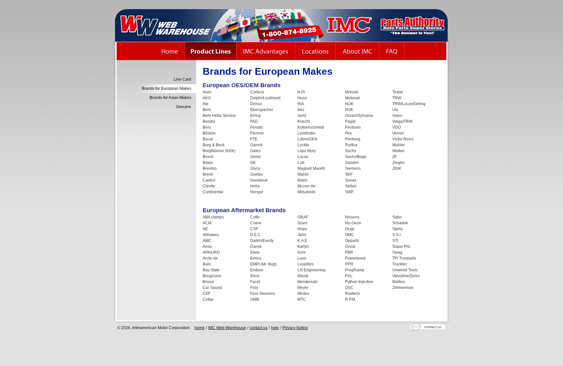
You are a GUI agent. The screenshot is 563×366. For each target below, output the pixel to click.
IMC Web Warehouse (227, 328)
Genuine (183, 106)
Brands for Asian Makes (170, 97)
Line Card (182, 79)
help (275, 328)
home (200, 328)
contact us (258, 328)
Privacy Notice (295, 328)
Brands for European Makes (166, 88)
